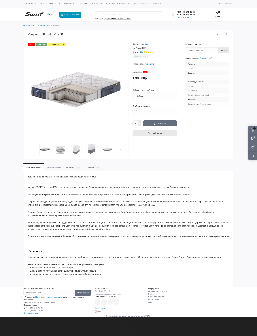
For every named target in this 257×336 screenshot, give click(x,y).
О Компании (30, 4)
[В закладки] (218, 34)
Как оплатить (70, 4)
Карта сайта (153, 299)
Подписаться (83, 293)
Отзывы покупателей (50, 4)
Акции (151, 302)
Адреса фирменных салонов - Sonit (117, 19)
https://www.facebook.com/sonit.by (97, 302)
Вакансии (152, 294)
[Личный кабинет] (252, 156)
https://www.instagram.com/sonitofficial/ (104, 302)
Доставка (84, 4)
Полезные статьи (141, 4)
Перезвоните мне (31, 313)
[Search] (98, 14)
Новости (157, 4)
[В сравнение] (226, 34)
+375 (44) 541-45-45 (186, 12)
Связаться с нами (156, 296)
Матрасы (31, 25)
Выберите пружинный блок (143, 90)
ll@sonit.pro (100, 308)
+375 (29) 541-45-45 (186, 15)
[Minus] (139, 124)
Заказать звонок (183, 17)
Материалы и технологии (117, 4)
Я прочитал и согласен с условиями (54, 297)
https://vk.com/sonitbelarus (110, 302)
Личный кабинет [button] (225, 4)
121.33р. (150, 64)
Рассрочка (97, 4)
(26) (141, 52)
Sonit (147, 44)
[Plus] (139, 121)
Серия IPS (41, 25)
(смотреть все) (206, 58)
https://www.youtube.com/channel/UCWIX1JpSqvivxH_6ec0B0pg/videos (116, 302)
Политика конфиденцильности (48, 297)
